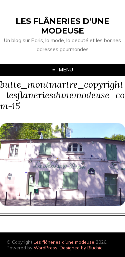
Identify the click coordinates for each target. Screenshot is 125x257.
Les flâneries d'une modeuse (62, 26)
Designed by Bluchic (81, 247)
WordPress (45, 247)
